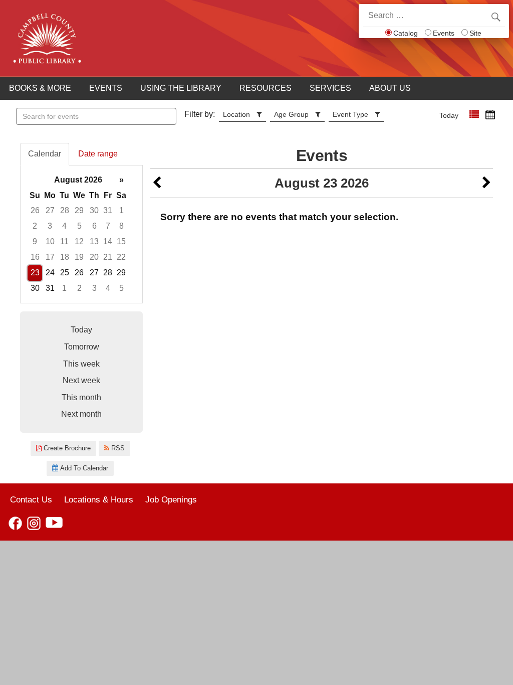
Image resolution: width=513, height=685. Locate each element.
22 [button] (121, 257)
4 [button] (64, 226)
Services (330, 88)
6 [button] (94, 226)
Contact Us (31, 499)
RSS (117, 448)
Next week (81, 380)
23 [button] (35, 272)
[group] (81, 234)
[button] (474, 114)
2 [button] (35, 226)
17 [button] (50, 257)
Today (448, 115)
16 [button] (35, 257)
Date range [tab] (98, 153)
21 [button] (107, 257)
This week (81, 364)
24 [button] (50, 272)
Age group (291, 114)
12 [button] (79, 241)
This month (81, 397)
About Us (390, 88)
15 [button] (121, 241)
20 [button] (94, 257)
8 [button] (121, 226)
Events (443, 33)
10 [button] (50, 241)
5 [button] (79, 226)
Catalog (405, 33)
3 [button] (50, 226)
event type (350, 114)
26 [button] (35, 210)
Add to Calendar (83, 468)
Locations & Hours (98, 499)
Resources (265, 88)
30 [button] (94, 210)
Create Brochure (66, 448)
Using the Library (180, 88)
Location (236, 114)
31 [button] (107, 210)
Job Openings (171, 499)
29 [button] (79, 210)
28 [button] (64, 210)
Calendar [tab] (44, 153)
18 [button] (64, 257)
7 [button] (108, 226)
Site (475, 33)
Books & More (40, 88)
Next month (81, 414)
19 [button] (79, 257)
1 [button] (121, 210)
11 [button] (64, 241)
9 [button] (35, 241)
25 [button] (64, 272)
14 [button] (107, 241)
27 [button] (50, 210)
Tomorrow (81, 346)
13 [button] (94, 241)
